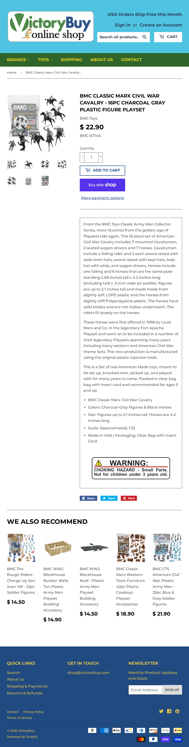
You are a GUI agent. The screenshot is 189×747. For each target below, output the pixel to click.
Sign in (122, 25)
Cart (171, 37)
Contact (131, 59)
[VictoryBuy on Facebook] (169, 712)
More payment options (102, 198)
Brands (17, 59)
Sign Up (172, 690)
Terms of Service (19, 718)
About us (101, 59)
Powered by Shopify (22, 736)
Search (13, 672)
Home (11, 72)
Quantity (87, 148)
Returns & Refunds (24, 693)
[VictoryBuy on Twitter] (161, 712)
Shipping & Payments (27, 686)
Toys (44, 59)
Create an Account (161, 25)
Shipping (71, 59)
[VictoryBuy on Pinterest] (177, 712)
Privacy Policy (33, 712)
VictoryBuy (26, 730)
